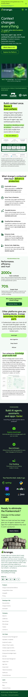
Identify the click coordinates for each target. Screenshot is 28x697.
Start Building (14, 464)
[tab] (14, 335)
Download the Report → (7, 5)
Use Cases (5, 634)
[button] (26, 4)
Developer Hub (6, 600)
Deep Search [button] (14, 343)
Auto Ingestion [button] (14, 339)
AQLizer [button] (14, 347)
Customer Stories (12, 304)
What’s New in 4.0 (9, 47)
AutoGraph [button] (14, 335)
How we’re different (11, 135)
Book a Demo (14, 531)
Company (5, 613)
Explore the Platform (10, 52)
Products (4, 585)
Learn (3, 680)
